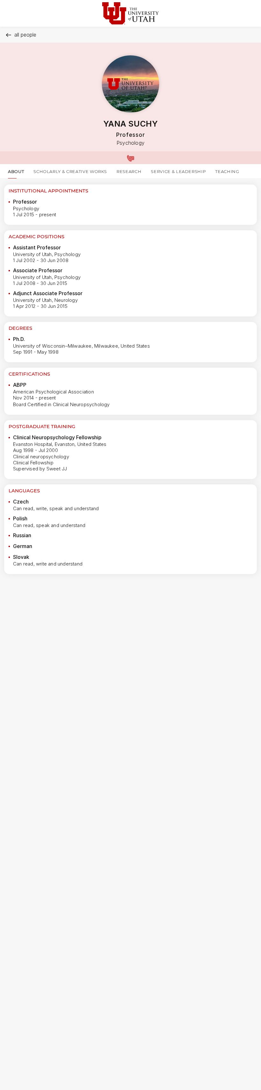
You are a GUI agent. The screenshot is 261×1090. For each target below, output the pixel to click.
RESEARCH (128, 171)
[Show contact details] (130, 157)
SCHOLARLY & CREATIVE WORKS (70, 171)
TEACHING (227, 171)
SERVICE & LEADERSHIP (178, 171)
